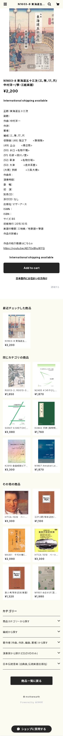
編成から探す (10, 631)
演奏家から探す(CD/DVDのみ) (20, 653)
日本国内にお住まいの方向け (31, 278)
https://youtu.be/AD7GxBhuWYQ (24, 248)
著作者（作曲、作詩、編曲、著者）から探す (25, 642)
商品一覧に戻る (31, 681)
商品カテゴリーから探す (16, 621)
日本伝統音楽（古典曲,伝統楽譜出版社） (25, 664)
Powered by (27, 702)
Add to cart (32, 268)
